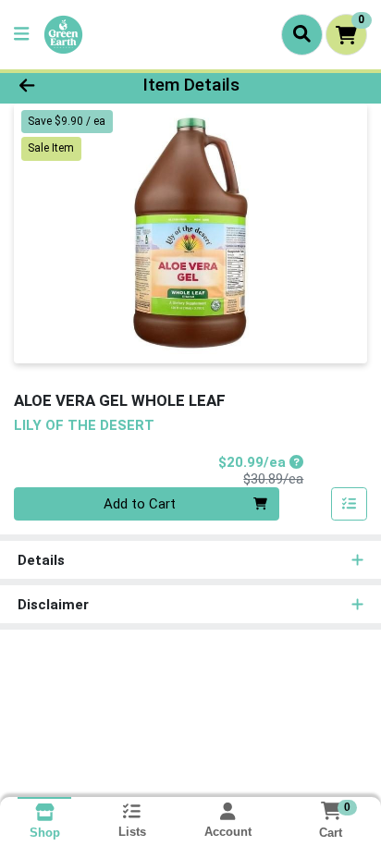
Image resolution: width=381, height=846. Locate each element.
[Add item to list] (349, 504)
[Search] (302, 34)
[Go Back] (58, 85)
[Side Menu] (21, 34)
